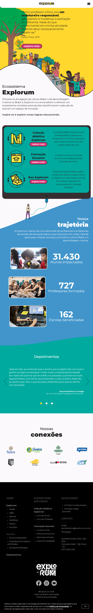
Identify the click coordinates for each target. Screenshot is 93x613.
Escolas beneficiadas (18, 548)
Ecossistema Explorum (42, 500)
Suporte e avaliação (46, 541)
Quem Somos (69, 498)
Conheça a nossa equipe (75, 505)
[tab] (41, 403)
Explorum (11, 505)
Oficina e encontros (45, 534)
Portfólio (13, 527)
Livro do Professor (45, 519)
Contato (67, 518)
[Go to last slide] (5, 381)
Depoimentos (13, 555)
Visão (11, 513)
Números (10, 534)
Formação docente (44, 526)
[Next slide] (87, 381)
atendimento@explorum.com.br (76, 528)
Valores (12, 516)
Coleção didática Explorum (43, 510)
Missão (12, 509)
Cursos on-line (43, 530)
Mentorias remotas (45, 537)
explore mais (32, 46)
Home (10, 498)
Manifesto (13, 520)
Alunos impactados (17, 538)
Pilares (12, 524)
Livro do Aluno (43, 516)
